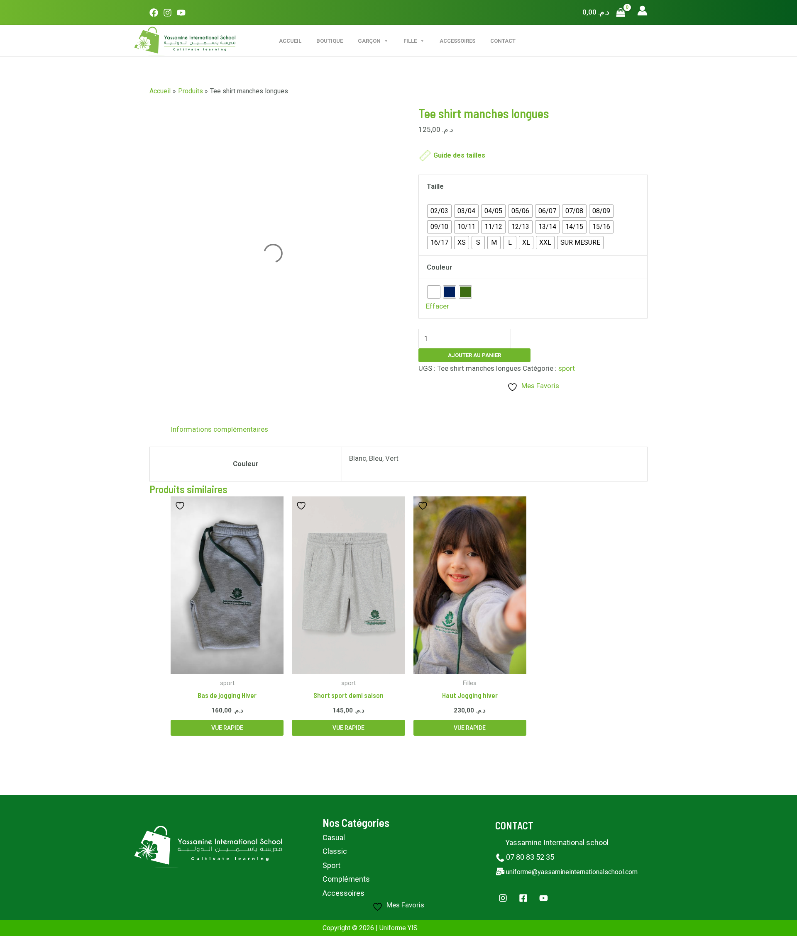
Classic (335, 851)
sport (566, 368)
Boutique (329, 41)
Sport (331, 865)
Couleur (439, 267)
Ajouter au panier (474, 355)
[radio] (439, 211)
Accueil (290, 41)
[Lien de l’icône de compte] (642, 10)
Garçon (369, 41)
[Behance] (543, 898)
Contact (503, 41)
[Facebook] (153, 12)
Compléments (346, 879)
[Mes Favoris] (181, 506)
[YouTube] (181, 12)
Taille (435, 186)
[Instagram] (167, 12)
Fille (410, 41)
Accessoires (457, 41)
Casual (334, 837)
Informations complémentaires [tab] (219, 429)
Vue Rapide (227, 727)
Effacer (437, 306)
